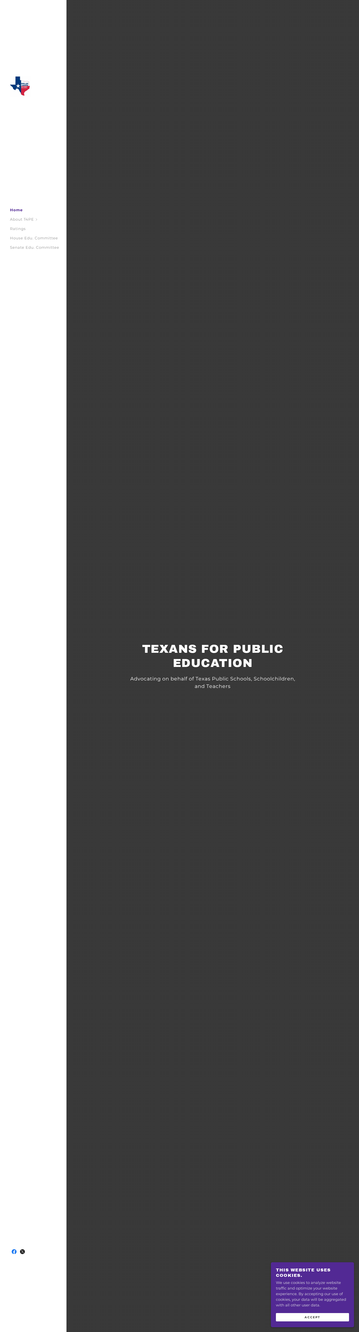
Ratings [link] (18, 228)
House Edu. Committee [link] (34, 238)
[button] (38, 219)
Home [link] (16, 210)
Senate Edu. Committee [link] (34, 247)
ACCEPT (312, 1317)
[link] (20, 86)
